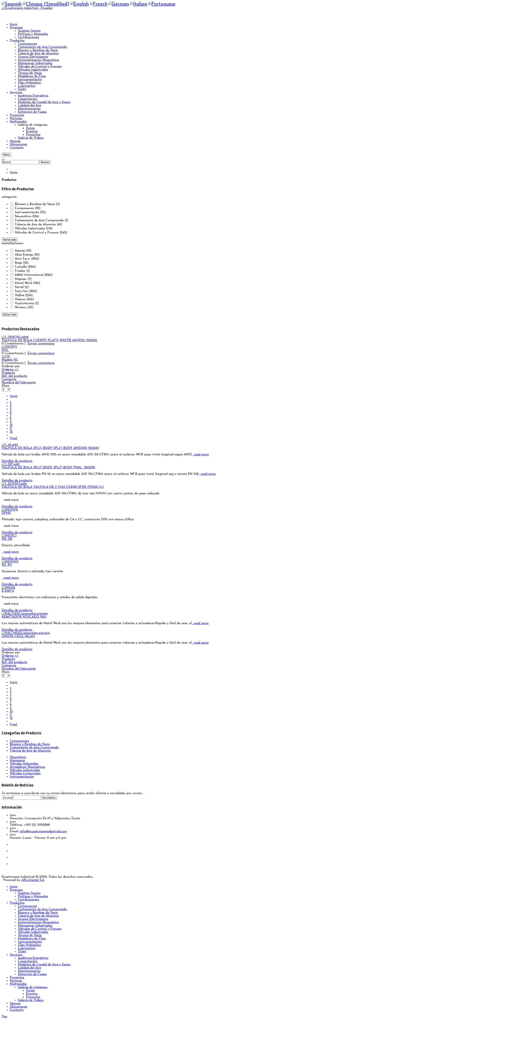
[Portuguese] (161, 4)
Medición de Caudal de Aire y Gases (44, 964)
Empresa (16, 890)
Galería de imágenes (32, 987)
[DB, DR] (9, 535)
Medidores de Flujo (32, 938)
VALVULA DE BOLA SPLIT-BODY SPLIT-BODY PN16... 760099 (48, 467)
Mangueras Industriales (35, 925)
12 (11, 431)
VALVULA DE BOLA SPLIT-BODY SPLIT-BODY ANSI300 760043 (50, 448)
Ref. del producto (14, 376)
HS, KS (7, 565)
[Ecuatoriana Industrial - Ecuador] (27, 8)
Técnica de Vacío (30, 935)
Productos (17, 902)
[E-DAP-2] (8, 587)
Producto (8, 372)
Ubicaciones (18, 1006)
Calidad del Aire (29, 967)
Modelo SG (10, 359)
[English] (79, 4)
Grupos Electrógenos (33, 919)
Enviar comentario (41, 343)
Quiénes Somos (29, 893)
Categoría (9, 379)
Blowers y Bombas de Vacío (30, 744)
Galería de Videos (31, 1000)
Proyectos (17, 977)
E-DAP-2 (8, 591)
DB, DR (7, 539)
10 (11, 425)
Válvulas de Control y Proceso (40, 928)
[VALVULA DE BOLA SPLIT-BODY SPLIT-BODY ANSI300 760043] (10, 444)
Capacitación (27, 961)
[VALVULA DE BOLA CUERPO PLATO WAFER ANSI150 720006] (15, 337)
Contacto (17, 1010)
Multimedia (18, 984)
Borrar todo (9, 239)
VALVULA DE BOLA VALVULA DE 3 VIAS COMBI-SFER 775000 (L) (53, 487)
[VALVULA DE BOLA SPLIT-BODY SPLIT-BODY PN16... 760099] (11, 464)
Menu (6, 154)
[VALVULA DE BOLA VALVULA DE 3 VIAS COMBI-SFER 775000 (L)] (14, 483)
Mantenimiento (29, 971)
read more (200, 454)
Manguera (17, 760)
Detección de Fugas (32, 974)
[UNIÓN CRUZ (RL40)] (26, 633)
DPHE (6, 513)
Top (4, 1016)
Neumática (18, 757)
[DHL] (9, 346)
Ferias (30, 990)
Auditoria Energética (33, 958)
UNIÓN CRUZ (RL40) (18, 636)
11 (11, 428)
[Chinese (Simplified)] (46, 4)
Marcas (15, 1003)
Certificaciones (28, 899)
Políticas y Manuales (33, 896)
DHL (5, 350)
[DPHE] (10, 509)
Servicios (16, 954)
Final (13, 438)
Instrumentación (30, 941)
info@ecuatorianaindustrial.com (43, 831)
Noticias (16, 980)
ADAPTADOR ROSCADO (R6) (24, 616)
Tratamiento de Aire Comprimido (34, 747)
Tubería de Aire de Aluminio (30, 750)
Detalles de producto (17, 461)
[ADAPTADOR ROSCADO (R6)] (25, 613)
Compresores (19, 741)
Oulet (22, 951)
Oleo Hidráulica (29, 945)
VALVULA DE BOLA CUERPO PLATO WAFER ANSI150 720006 (49, 340)
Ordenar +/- (10, 369)
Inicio (13, 172)
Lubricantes (26, 948)
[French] (98, 4)
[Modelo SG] (6, 356)
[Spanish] (12, 4)
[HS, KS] (10, 561)
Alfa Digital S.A (32, 880)
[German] (118, 4)
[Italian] (138, 4)
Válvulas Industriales (33, 932)
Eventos (32, 993)
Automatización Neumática (38, 922)
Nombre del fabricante (19, 382)
